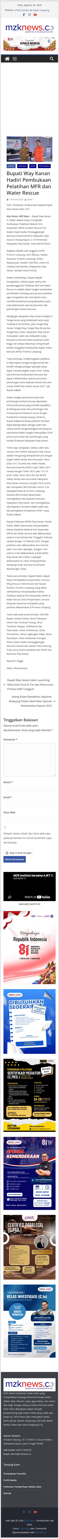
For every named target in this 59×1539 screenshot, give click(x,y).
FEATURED (22, 166)
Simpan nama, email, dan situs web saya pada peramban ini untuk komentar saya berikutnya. (27, 838)
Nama (8, 782)
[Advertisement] (29, 102)
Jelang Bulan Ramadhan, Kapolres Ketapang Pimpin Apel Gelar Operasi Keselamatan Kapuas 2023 (30, 701)
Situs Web (9, 812)
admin (30, 199)
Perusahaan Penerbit (14, 1473)
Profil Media (10, 1480)
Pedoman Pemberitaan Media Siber (22, 1486)
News (33, 166)
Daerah (11, 166)
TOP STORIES (44, 166)
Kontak (7, 1493)
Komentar (10, 739)
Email (7, 797)
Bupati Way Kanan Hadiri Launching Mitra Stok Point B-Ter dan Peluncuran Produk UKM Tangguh (30, 684)
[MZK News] (7, 58)
